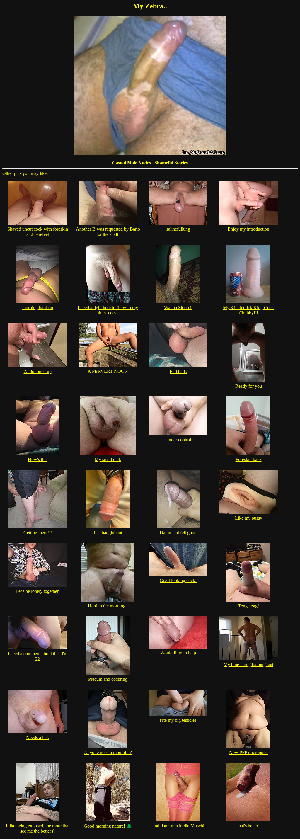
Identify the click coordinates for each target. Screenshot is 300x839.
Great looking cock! (178, 580)
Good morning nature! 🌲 (108, 825)
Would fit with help (178, 652)
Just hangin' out (107, 532)
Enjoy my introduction (248, 229)
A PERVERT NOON (108, 371)
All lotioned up (38, 371)
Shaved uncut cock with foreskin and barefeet (37, 232)
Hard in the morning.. (108, 605)
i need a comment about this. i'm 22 (37, 656)
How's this (37, 459)
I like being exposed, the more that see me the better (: (37, 828)
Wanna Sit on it (178, 307)
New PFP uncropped (248, 752)
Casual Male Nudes (131, 162)
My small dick (108, 459)
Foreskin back (249, 459)
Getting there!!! (37, 532)
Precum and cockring (107, 679)
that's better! (248, 825)
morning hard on (37, 307)
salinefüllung (178, 229)
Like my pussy (248, 517)
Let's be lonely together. (37, 591)
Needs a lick (37, 737)
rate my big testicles (178, 720)
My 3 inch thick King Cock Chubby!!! (248, 310)
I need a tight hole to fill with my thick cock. (108, 310)
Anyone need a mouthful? (108, 752)
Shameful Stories (171, 162)
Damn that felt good (178, 532)
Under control (178, 439)
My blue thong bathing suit (248, 664)
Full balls (178, 371)
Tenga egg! (248, 605)
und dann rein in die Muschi (178, 825)
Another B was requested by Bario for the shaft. (108, 232)
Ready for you (248, 386)
